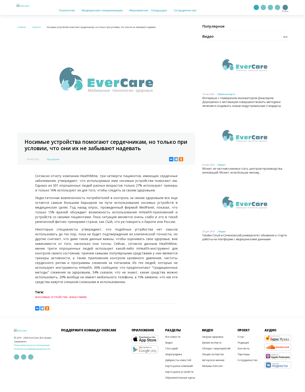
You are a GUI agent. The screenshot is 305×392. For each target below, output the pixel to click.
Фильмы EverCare (212, 366)
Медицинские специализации (102, 10)
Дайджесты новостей (178, 360)
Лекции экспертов (213, 354)
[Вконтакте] (270, 7)
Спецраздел (159, 10)
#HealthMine (78, 297)
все (285, 36)
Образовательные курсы (180, 377)
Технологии (67, 10)
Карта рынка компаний (179, 366)
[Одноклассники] (181, 159)
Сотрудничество (185, 10)
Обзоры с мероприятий (216, 348)
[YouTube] (277, 7)
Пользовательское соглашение (32, 345)
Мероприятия (138, 10)
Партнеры (244, 354)
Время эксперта (226, 94)
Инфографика (173, 354)
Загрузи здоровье (212, 336)
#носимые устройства (51, 297)
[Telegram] (263, 7)
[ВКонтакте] (171, 159)
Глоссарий (171, 348)
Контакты (243, 348)
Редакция (243, 342)
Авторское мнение (213, 360)
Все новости (172, 336)
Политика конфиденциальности (32, 348)
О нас (241, 336)
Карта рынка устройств (179, 371)
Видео (222, 164)
